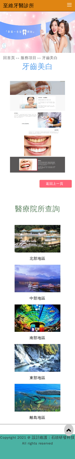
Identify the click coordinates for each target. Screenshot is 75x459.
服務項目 (28, 58)
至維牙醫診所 (18, 5)
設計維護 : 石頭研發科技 (53, 437)
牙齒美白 (50, 58)
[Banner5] (37, 32)
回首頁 (9, 58)
